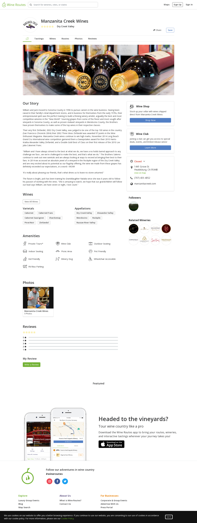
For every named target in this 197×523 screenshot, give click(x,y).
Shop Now (150, 120)
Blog (20, 504)
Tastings (39, 38)
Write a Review (32, 364)
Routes (65, 38)
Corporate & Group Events (114, 500)
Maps (166, 4)
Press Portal (107, 507)
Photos (78, 38)
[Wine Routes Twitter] (65, 481)
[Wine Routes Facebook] (57, 481)
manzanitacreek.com (145, 183)
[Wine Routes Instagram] (49, 481)
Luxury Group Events (28, 500)
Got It (169, 517)
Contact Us (65, 504)
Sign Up (177, 4)
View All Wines (31, 201)
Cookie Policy (67, 518)
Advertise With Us (109, 504)
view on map (140, 172)
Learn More (150, 147)
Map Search (24, 507)
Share (158, 30)
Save (170, 30)
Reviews (92, 38)
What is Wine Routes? (70, 500)
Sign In (189, 4)
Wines (52, 38)
